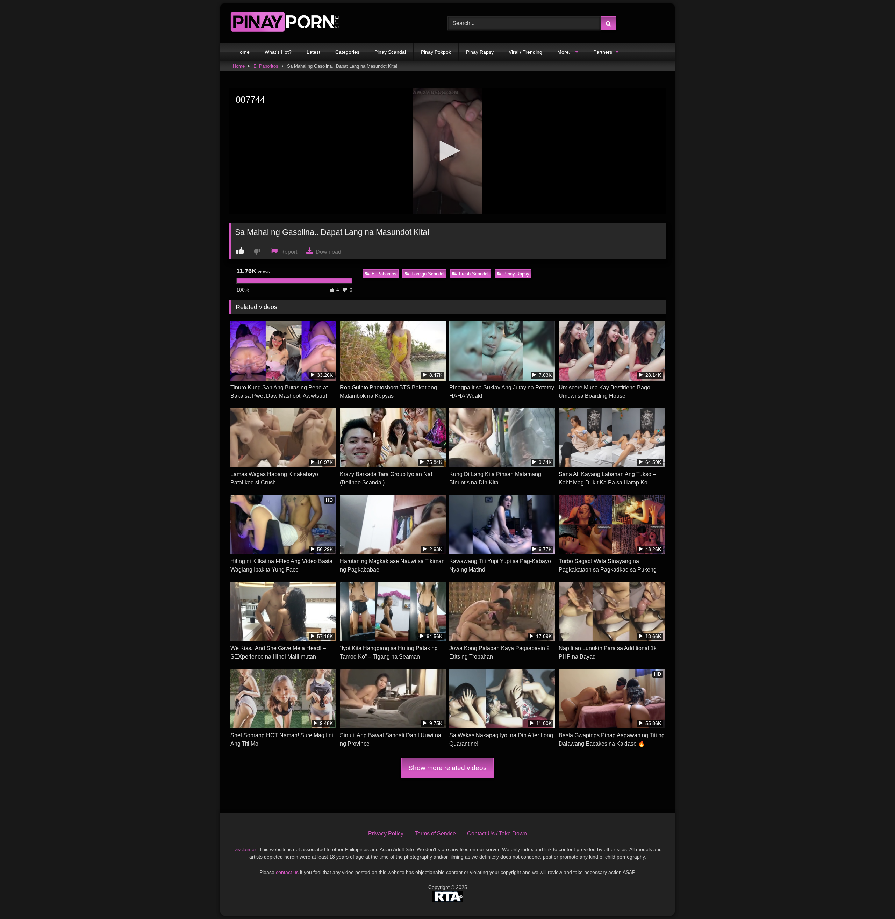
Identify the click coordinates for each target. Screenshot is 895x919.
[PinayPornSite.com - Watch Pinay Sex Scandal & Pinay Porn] (285, 23)
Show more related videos (447, 767)
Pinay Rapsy (480, 52)
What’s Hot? (278, 52)
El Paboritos (265, 66)
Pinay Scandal (390, 52)
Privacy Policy (385, 834)
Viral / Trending (525, 52)
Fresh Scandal (473, 274)
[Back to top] (873, 898)
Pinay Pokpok (436, 52)
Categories (347, 52)
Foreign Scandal (427, 274)
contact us (287, 872)
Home (243, 52)
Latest (313, 52)
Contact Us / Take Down (497, 834)
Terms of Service (435, 834)
